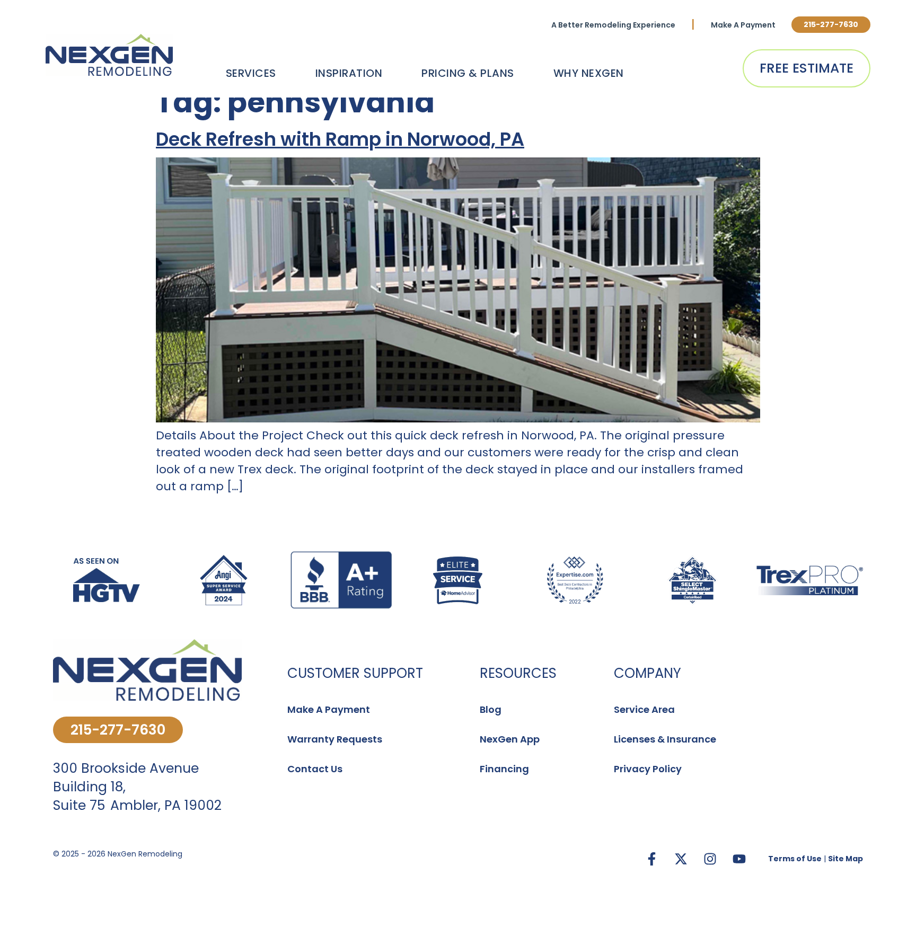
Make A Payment (743, 25)
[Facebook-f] (651, 858)
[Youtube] (739, 858)
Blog (490, 709)
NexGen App (510, 739)
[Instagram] (710, 858)
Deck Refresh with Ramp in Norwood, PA (340, 139)
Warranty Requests (334, 739)
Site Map (845, 858)
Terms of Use (795, 858)
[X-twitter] (680, 858)
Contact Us (314, 768)
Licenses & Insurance (665, 739)
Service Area (644, 709)
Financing (504, 768)
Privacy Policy (648, 768)
